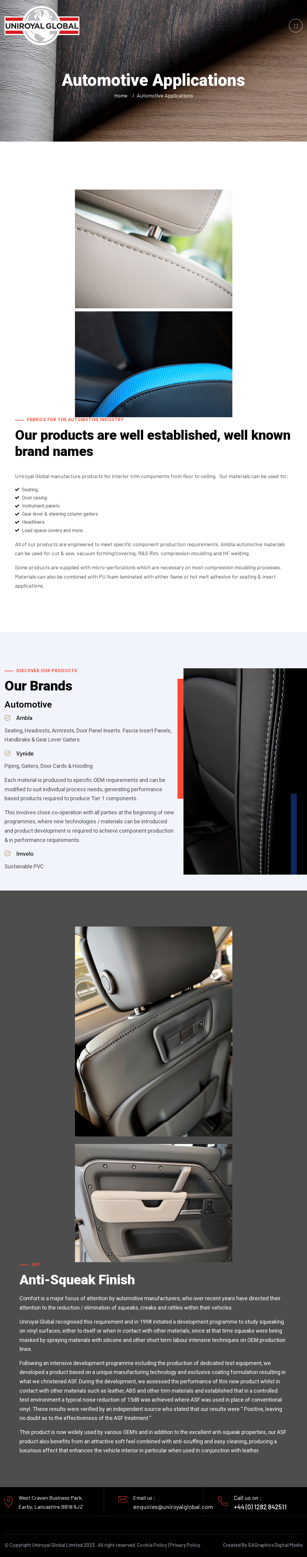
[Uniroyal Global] (41, 25)
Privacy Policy (185, 1545)
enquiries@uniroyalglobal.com (173, 1506)
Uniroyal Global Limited (57, 1545)
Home (122, 95)
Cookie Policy (152, 1545)
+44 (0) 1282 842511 (260, 1507)
